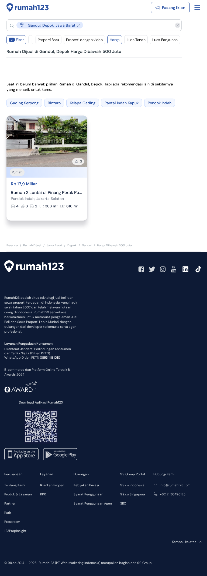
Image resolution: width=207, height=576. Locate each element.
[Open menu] (197, 7)
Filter (17, 39)
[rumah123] (34, 267)
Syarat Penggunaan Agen (93, 503)
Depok (72, 245)
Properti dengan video (84, 39)
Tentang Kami (14, 485)
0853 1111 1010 (50, 357)
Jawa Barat (54, 245)
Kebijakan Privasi (86, 485)
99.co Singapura (132, 494)
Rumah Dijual (32, 245)
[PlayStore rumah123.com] (60, 454)
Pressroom (12, 522)
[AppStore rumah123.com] (21, 454)
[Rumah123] (27, 7)
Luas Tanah (136, 39)
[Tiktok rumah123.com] (198, 269)
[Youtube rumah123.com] (173, 269)
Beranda (12, 245)
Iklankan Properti (52, 485)
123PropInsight (15, 531)
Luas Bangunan (164, 39)
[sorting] (30, 39)
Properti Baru (48, 39)
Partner (9, 503)
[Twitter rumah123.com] (152, 269)
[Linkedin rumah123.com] (185, 269)
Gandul (87, 245)
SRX (123, 503)
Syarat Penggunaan (88, 494)
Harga (115, 39)
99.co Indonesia (132, 485)
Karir (7, 512)
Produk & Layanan (18, 494)
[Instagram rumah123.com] (163, 269)
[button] (90, 25)
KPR (43, 494)
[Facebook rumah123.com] (141, 269)
